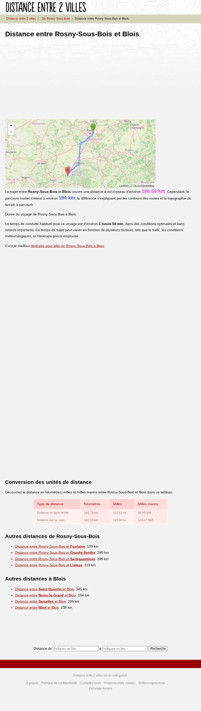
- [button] (11, 132)
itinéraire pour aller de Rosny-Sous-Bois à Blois (67, 246)
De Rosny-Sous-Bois (56, 18)
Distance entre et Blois (44, 589)
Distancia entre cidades (120, 683)
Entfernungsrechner (152, 683)
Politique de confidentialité (59, 683)
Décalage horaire (100, 688)
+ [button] (11, 125)
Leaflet (123, 186)
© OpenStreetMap (142, 186)
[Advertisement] (46, 77)
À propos (32, 683)
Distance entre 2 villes (21, 18)
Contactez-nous (90, 683)
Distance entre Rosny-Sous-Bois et (50, 546)
